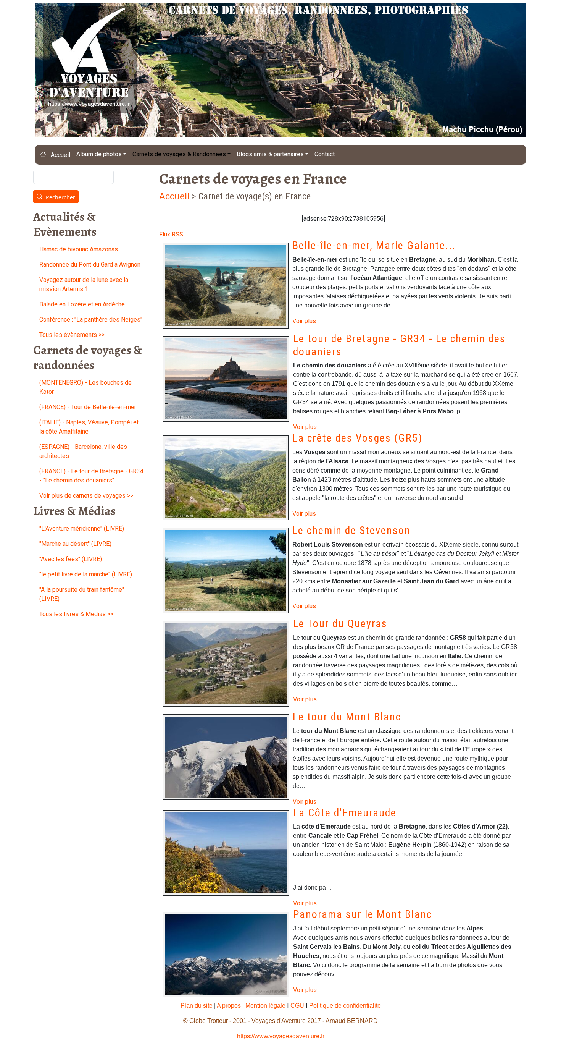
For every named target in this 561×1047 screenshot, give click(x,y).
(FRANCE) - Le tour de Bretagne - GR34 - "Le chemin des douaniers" (91, 476)
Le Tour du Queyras (340, 623)
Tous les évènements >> (72, 334)
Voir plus (304, 321)
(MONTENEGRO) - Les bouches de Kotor (85, 387)
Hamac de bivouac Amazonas (78, 249)
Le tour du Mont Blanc (347, 716)
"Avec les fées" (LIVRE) (70, 559)
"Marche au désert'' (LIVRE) (75, 543)
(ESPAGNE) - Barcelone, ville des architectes (83, 451)
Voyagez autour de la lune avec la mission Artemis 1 (83, 284)
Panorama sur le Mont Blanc (362, 914)
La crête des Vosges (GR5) (357, 438)
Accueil (59, 155)
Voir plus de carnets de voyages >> (86, 495)
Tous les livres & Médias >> (76, 614)
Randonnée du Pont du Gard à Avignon (89, 264)
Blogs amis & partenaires (270, 154)
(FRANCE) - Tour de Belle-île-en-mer (87, 407)
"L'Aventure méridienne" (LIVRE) (81, 528)
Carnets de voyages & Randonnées (179, 154)
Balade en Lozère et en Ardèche (82, 304)
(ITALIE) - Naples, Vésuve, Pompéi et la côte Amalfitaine (89, 427)
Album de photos (99, 154)
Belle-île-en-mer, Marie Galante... (374, 245)
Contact (324, 154)
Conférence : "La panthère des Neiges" (90, 319)
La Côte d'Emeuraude (345, 812)
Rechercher (60, 197)
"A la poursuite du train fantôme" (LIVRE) (81, 594)
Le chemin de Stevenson (351, 530)
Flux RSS (171, 234)
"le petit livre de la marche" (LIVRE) (85, 574)
